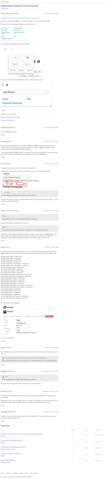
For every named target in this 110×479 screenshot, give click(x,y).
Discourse (9, 476)
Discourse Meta (5, 1)
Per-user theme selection (8, 460)
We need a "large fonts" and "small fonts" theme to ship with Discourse (26, 18)
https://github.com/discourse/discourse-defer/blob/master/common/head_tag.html (29, 402)
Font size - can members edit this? (11, 453)
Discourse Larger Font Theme (8, 114)
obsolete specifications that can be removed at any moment (24, 147)
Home (2, 473)
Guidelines (15, 473)
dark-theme (7, 462)
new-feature (12, 449)
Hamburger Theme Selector (8, 120)
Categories (8, 473)
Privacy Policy (33, 473)
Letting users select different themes (11, 440)
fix (9, 131)
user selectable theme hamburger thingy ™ (43, 199)
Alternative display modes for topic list (10, 117)
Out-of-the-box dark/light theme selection (13, 447)
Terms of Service (24, 473)
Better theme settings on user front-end (19, 5)
